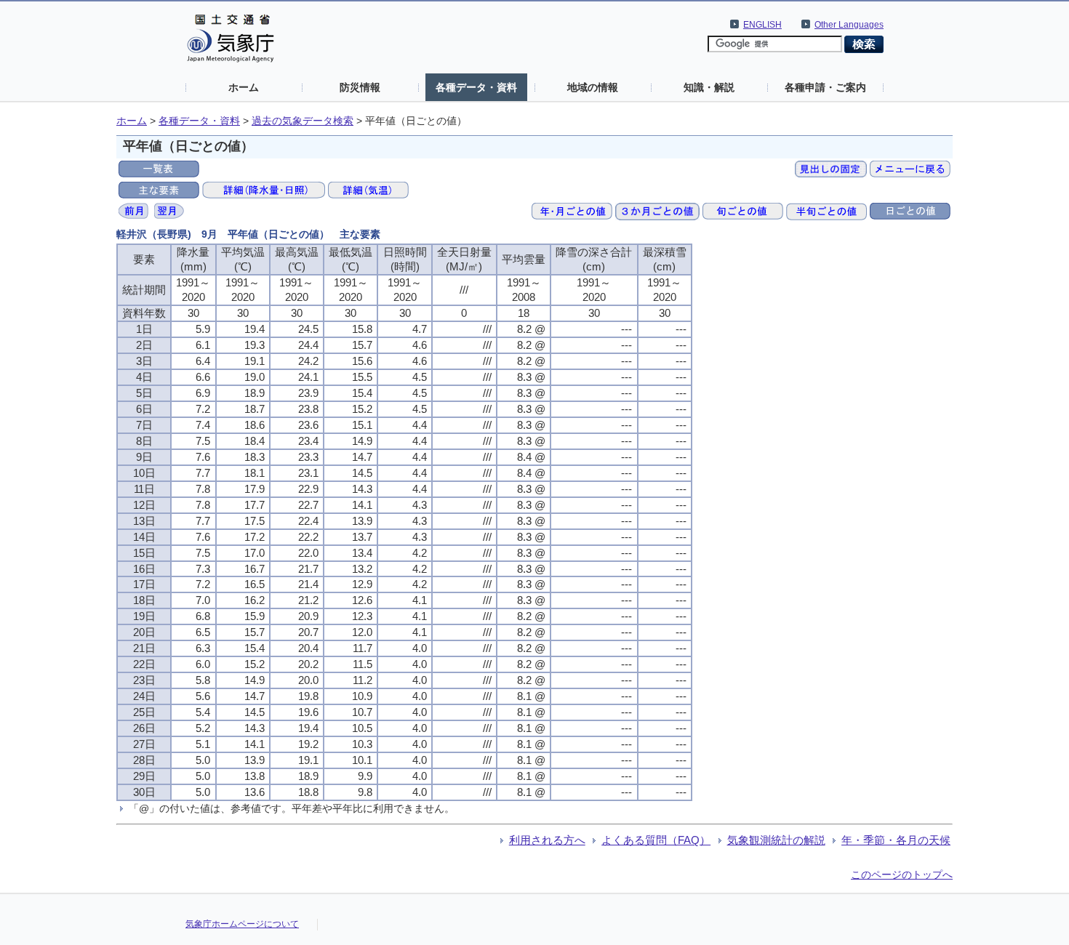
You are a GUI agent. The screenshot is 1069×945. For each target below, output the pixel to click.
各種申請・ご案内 (825, 87)
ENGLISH (762, 25)
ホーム (243, 87)
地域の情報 (592, 87)
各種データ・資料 (476, 87)
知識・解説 (709, 87)
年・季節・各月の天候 (895, 840)
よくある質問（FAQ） (655, 840)
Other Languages (849, 25)
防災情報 (360, 87)
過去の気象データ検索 (302, 121)
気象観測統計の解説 (776, 840)
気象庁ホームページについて (242, 924)
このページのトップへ (902, 874)
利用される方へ (547, 840)
